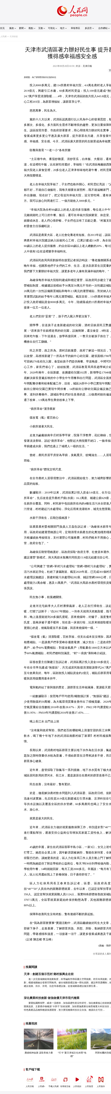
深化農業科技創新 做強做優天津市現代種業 (51, 997)
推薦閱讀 (31, 966)
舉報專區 (75, 28)
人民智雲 (89, 1086)
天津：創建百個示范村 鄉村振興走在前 (49, 974)
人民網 (3, 36)
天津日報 (87, 66)
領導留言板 (65, 1086)
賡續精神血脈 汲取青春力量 (39, 1052)
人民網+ (41, 1086)
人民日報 (30, 1086)
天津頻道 (14, 36)
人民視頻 (77, 1086)
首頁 (2, 28)
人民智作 (101, 1086)
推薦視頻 (31, 1023)
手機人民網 (53, 1086)
